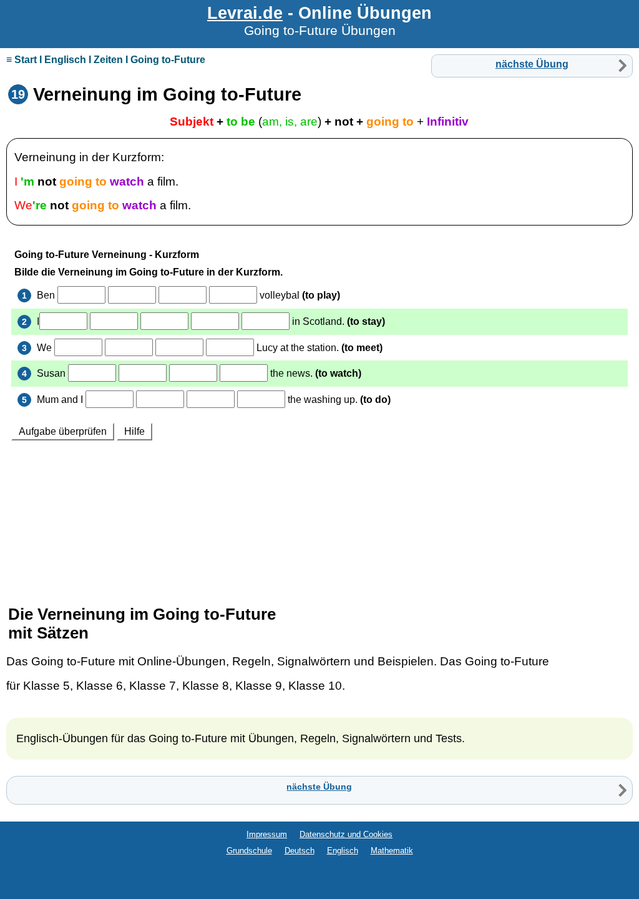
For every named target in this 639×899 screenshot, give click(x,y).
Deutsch (300, 850)
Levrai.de (245, 12)
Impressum (266, 834)
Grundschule (249, 850)
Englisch (342, 850)
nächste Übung (531, 64)
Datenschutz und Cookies (346, 834)
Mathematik (392, 850)
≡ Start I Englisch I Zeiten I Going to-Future (105, 59)
